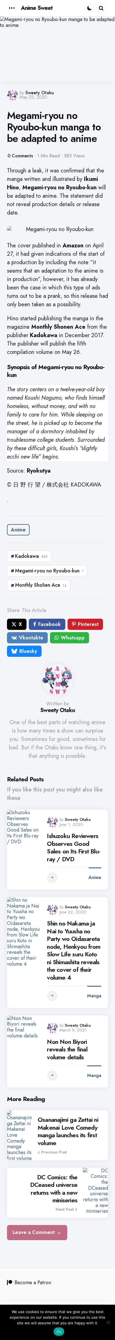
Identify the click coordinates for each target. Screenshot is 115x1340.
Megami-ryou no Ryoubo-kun (49, 570)
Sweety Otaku (39, 92)
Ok (58, 1331)
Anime (18, 529)
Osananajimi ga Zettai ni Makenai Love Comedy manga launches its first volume (68, 1131)
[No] (108, 1322)
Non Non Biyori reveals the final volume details (67, 1049)
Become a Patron (33, 1282)
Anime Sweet (36, 8)
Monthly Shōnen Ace (40, 585)
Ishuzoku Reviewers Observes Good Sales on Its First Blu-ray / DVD (73, 847)
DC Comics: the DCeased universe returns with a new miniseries (53, 1188)
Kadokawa (31, 556)
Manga (94, 996)
